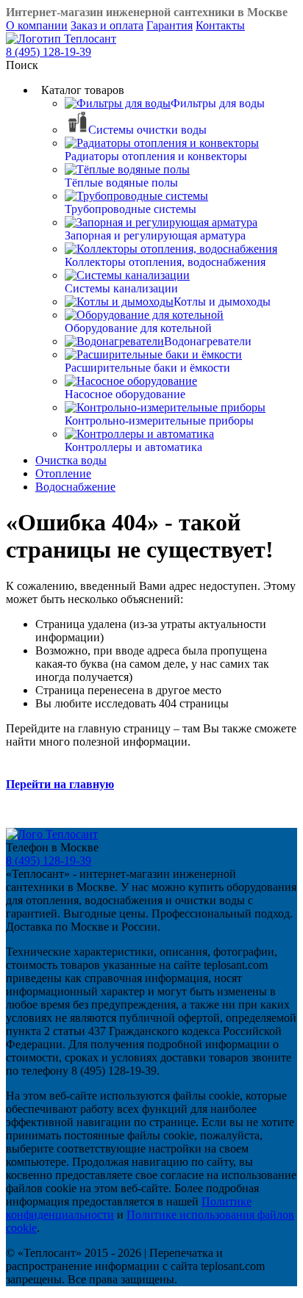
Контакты (220, 25)
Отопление (63, 473)
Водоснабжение (75, 486)
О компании (37, 25)
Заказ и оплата (107, 25)
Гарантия (169, 25)
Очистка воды (71, 460)
